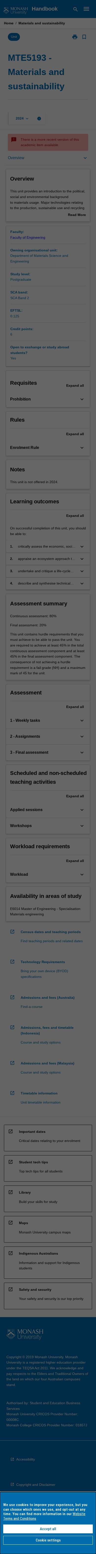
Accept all (48, 1529)
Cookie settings (48, 1540)
